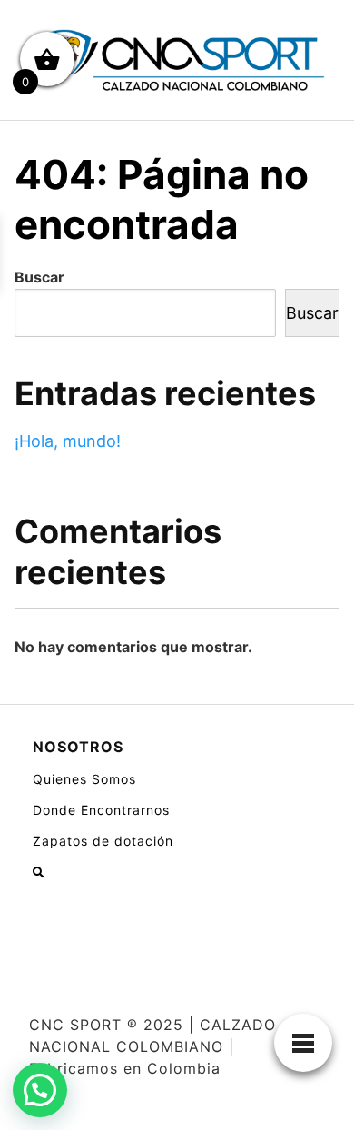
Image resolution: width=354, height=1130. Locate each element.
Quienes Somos (84, 779)
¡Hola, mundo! (68, 441)
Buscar (39, 277)
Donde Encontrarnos (101, 810)
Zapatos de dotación (103, 840)
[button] (40, 1090)
